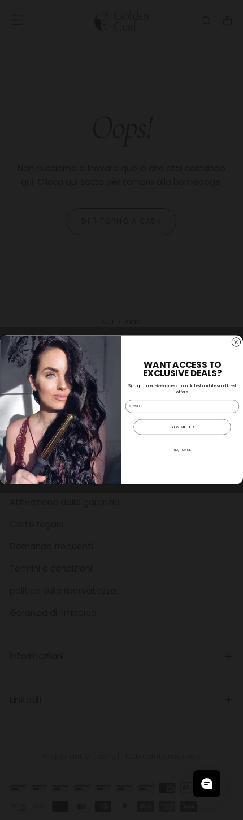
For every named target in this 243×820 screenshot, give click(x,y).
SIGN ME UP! (182, 427)
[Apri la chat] (206, 783)
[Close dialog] (236, 342)
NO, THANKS (182, 450)
